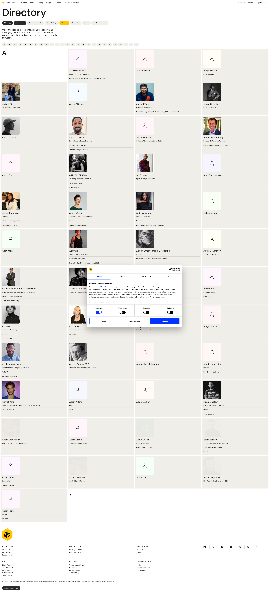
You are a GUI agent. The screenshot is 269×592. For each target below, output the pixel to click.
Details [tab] (122, 276)
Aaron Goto (8, 175)
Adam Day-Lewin (212, 477)
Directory (19, 23)
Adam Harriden (211, 511)
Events (58, 2)
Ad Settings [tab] (146, 276)
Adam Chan (8, 477)
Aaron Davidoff (10, 137)
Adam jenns (142, 548)
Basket (251, 2)
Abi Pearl (6, 326)
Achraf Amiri (8, 402)
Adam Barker (143, 402)
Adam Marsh (142, 582)
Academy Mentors (212, 364)
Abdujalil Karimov (212, 251)
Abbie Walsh (75, 213)
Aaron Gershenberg (213, 137)
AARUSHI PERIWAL (78, 175)
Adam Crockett (77, 477)
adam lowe (74, 582)
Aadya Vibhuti (143, 70)
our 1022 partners (102, 287)
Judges (86, 23)
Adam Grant (75, 511)
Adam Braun (75, 439)
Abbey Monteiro (10, 213)
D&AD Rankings (52, 23)
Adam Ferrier (8, 511)
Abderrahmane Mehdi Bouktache (153, 251)
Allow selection (134, 321)
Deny (104, 321)
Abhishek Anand (77, 288)
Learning (40, 2)
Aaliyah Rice (8, 104)
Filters (6, 23)
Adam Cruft (142, 477)
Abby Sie (73, 251)
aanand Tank (142, 104)
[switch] (123, 312)
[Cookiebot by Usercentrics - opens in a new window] (170, 269)
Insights (49, 2)
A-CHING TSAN (77, 70)
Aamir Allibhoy (76, 104)
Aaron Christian (211, 104)
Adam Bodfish (210, 402)
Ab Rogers (141, 175)
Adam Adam (75, 402)
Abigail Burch (210, 326)
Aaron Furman (143, 137)
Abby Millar (7, 251)
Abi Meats (208, 288)
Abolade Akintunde (12, 364)
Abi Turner (74, 326)
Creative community (71, 2)
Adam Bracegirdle (11, 439)
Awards (24, 2)
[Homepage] (3, 3)
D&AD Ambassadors (100, 23)
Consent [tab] (99, 276)
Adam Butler (142, 439)
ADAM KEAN (209, 548)
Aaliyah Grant (210, 70)
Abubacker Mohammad (148, 364)
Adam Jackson (9, 548)
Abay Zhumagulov (212, 175)
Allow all (165, 321)
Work (32, 2)
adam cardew (210, 439)
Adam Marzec (210, 582)
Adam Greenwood (145, 511)
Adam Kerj (7, 582)
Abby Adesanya (144, 213)
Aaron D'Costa (76, 137)
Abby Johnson (210, 213)
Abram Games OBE (79, 364)
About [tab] (170, 276)
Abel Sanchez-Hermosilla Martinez (19, 288)
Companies (75, 23)
